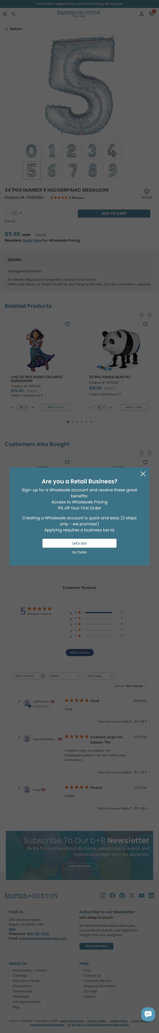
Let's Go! (79, 543)
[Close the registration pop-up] (143, 474)
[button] (148, 1014)
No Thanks (79, 552)
